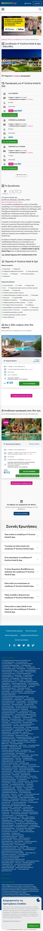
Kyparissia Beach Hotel (27, 756)
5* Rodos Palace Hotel (21, 703)
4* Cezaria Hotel (32, 716)
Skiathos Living (5, 743)
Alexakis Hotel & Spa (25, 774)
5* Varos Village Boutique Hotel (9, 817)
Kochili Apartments (17, 732)
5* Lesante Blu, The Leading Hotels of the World (26, 823)
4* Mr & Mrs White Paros (34, 766)
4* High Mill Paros (6, 704)
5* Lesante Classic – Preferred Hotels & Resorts (13, 835)
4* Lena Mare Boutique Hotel (19, 802)
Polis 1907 (21, 836)
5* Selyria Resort (5, 683)
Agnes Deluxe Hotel (6, 771)
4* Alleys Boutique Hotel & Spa (9, 869)
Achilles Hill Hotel (6, 720)
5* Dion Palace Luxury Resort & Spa (23, 676)
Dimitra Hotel (21, 848)
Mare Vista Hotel (6, 691)
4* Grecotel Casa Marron (22, 662)
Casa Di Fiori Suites (28, 820)
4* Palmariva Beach (6, 689)
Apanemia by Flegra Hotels (8, 707)
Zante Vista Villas (24, 846)
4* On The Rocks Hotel (18, 830)
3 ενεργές (16, 76)
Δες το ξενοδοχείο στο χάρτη (12, 202)
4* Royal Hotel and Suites (8, 758)
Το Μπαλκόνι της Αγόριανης (26, 733)
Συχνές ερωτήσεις (21, 640)
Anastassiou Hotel (16, 756)
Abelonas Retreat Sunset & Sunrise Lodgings (12, 851)
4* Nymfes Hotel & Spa (7, 699)
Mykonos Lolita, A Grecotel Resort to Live (11, 843)
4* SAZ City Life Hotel (32, 701)
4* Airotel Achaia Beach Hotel (24, 673)
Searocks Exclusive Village (21, 735)
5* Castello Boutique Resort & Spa (10, 792)
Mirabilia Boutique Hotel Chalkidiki (19, 740)
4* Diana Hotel (5, 722)
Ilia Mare (15, 769)
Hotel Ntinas (26, 732)
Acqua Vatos (18, 758)
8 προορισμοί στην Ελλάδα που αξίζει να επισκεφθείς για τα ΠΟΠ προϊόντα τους (20, 889)
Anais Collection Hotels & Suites (22, 773)
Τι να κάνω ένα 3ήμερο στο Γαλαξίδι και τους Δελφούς (14, 893)
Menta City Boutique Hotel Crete (9, 836)
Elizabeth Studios (18, 699)
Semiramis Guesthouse (18, 727)
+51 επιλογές (29, 454)
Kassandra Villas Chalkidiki (8, 867)
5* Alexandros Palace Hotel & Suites (10, 800)
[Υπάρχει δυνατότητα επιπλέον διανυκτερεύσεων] (24, 366)
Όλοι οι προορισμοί (6, 878)
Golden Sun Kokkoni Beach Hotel (26, 693)
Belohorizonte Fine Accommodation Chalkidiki (13, 853)
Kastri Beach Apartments (29, 862)
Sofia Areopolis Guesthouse (32, 861)
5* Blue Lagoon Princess (26, 678)
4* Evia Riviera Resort (7, 675)
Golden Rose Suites (6, 732)
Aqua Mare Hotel (18, 807)
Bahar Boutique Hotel (7, 870)
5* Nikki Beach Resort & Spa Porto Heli (11, 709)
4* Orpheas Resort (6, 833)
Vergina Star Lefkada (24, 763)
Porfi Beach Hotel (16, 833)
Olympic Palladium (30, 817)
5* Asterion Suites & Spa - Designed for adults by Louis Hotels (16, 805)
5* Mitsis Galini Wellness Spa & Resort (10, 665)
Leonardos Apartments (31, 720)
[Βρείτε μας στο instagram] (14, 645)
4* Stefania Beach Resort (7, 698)
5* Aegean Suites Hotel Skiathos (9, 838)
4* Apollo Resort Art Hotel (8, 737)
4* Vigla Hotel (21, 821)
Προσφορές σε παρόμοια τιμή (21, 483)
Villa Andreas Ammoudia (7, 761)
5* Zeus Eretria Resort (7, 672)
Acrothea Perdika (6, 740)
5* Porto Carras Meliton (34, 685)
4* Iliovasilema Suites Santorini (27, 724)
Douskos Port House (6, 717)
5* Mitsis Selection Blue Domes (17, 784)
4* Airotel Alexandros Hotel (8, 753)
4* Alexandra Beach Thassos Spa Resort (26, 738)
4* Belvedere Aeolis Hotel (15, 746)
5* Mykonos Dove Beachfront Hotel (19, 813)
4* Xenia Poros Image (18, 680)
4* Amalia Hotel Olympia (7, 706)
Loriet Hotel (4, 748)
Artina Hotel (5, 746)
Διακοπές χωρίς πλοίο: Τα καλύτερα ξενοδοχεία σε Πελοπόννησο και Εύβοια (19, 888)
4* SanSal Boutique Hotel (23, 781)
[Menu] (3, 9)
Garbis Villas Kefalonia (7, 724)
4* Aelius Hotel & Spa (7, 727)
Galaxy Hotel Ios (16, 764)
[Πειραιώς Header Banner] (21, 25)
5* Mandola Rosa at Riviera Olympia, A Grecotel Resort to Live (16, 660)
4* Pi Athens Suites (6, 766)
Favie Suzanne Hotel (29, 704)
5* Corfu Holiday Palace (33, 683)
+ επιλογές (30, 369)
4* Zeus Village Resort (23, 854)
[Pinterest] (28, 645)
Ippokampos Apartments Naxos (9, 821)
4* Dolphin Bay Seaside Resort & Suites (27, 681)
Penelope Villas (5, 812)
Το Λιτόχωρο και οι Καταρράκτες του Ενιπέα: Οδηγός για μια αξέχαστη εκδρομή (20, 891)
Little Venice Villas (27, 843)
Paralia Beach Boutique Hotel (22, 729)
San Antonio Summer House (29, 760)
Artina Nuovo (20, 789)
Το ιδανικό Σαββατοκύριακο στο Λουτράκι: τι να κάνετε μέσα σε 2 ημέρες (18, 886)
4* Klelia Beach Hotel (7, 680)
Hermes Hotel (5, 784)
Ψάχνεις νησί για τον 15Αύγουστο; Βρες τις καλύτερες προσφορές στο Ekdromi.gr (20, 896)
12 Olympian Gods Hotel (30, 691)
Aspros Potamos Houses (7, 841)
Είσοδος (28, 3)
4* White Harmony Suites (8, 815)
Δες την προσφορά (9, 115)
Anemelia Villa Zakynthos (31, 841)
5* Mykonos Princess (29, 789)
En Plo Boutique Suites (7, 810)
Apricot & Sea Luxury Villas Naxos (21, 839)
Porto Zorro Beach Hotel (18, 689)
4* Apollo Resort (34, 825)
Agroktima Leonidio (6, 725)
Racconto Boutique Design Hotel (9, 745)
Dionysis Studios (35, 729)
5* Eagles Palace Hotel (7, 820)
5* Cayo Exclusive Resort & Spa (9, 779)
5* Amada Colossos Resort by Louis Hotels (11, 849)
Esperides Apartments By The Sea (10, 768)
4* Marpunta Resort (21, 701)
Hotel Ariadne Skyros (7, 830)
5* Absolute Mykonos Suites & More (10, 733)
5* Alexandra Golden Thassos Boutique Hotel (25, 714)
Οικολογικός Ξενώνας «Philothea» (24, 737)
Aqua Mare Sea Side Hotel (29, 746)
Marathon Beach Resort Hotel (9, 742)
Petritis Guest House (6, 764)
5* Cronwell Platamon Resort (8, 668)
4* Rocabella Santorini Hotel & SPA (18, 799)
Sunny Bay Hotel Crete (25, 750)
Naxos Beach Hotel (6, 795)
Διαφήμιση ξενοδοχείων (29, 635)
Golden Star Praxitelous (17, 704)
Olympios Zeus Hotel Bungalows (27, 769)
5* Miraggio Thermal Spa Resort (19, 716)
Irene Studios (31, 686)
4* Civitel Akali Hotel (33, 802)
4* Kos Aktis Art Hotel (28, 795)
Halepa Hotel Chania (31, 821)
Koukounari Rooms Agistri (15, 748)
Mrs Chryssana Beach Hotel (22, 707)
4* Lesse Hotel (28, 689)
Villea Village (5, 808)
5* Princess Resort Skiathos (16, 743)
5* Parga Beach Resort (27, 758)
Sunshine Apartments (7, 730)
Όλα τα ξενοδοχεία (6, 874)
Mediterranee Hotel (24, 755)
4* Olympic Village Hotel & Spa (18, 683)
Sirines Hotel (33, 712)
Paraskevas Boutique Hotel (24, 791)
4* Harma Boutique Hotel (25, 792)
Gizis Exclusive (29, 784)
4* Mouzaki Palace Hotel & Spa (19, 685)
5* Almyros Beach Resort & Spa (32, 794)
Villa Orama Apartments (33, 771)
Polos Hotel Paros (29, 782)
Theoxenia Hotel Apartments (9, 688)
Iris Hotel (16, 724)
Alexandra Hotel (34, 755)
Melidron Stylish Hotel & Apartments (24, 867)
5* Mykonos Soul (5, 813)
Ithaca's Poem (33, 740)
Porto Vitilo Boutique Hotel (8, 701)
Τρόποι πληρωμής (11, 635)
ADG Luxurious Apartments (29, 719)
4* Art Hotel (21, 817)
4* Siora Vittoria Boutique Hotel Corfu (22, 725)
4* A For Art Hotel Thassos (8, 735)
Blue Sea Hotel (33, 707)
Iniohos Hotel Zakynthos (7, 823)
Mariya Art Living (6, 804)
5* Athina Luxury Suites (17, 782)
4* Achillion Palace (6, 782)
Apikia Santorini (18, 810)
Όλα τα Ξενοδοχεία (15, 39)
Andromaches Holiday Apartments (29, 812)
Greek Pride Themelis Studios (29, 764)
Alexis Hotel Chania (6, 802)
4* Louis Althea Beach (20, 844)
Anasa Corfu (14, 794)
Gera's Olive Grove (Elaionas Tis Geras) (26, 742)
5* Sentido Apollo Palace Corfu (9, 791)
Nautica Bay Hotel (21, 668)
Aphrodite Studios (20, 753)
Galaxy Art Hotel (23, 745)
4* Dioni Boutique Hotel (7, 714)
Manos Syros (36, 737)
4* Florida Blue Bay (14, 678)
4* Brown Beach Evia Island (23, 688)
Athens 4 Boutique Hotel (7, 773)
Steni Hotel (19, 760)
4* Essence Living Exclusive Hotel (10, 763)
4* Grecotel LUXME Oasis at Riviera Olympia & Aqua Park (15, 696)
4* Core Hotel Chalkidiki (33, 745)
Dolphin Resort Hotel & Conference (10, 846)
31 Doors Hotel (15, 774)
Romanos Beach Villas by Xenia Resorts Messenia (13, 861)
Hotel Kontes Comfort (7, 807)
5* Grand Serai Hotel (30, 667)
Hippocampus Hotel (16, 795)
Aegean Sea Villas (33, 813)
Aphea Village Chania (30, 853)
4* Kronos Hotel (28, 680)
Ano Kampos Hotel (6, 774)
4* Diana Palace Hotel (27, 717)
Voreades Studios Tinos (7, 864)
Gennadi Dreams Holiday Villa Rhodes (23, 864)
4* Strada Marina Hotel (14, 808)
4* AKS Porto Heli (17, 675)
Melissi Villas (5, 818)
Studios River (32, 751)
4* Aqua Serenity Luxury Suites (9, 848)
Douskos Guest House (27, 808)
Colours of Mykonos (15, 812)
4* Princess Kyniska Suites (8, 751)
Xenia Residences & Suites (22, 825)
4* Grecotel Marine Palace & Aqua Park (23, 663)
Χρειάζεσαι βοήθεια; (21, 513)
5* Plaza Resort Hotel (7, 786)
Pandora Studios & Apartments (9, 854)
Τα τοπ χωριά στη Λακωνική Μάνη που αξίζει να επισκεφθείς (16, 894)
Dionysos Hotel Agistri (28, 807)
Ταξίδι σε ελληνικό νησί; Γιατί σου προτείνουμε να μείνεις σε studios (18, 884)
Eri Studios (20, 794)
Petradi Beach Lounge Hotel (28, 818)
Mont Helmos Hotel (27, 722)
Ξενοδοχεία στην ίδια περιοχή (21, 396)
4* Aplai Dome (5, 799)
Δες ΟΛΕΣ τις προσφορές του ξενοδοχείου (27, 476)
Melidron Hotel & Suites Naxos (26, 768)
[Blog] (33, 645)
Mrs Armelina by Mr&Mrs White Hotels (25, 828)
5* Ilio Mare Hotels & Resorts (8, 673)
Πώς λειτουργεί (31, 631)
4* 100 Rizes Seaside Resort (18, 720)
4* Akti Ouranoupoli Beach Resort (10, 755)
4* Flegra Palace (30, 786)
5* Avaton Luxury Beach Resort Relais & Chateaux (13, 856)
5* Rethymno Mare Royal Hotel (26, 831)
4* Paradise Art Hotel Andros (8, 694)
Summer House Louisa (7, 776)
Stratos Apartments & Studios (9, 781)
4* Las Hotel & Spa (6, 756)
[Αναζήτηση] (40, 9)
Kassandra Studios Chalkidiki (24, 866)
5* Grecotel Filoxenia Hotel (8, 662)
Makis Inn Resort (5, 794)
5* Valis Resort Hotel (26, 665)
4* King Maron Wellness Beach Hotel (10, 750)
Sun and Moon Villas (20, 761)
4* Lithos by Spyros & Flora (21, 815)
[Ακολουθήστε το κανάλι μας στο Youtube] (19, 645)
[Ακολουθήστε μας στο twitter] (24, 645)
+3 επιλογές (29, 99)
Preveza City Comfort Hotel (19, 771)
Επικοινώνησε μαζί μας (14, 631)
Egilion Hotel (5, 719)
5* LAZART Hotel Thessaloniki (21, 776)
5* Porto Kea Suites (22, 779)
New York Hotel (34, 781)
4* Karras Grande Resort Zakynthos (10, 711)
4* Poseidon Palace (6, 667)
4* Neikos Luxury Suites (15, 722)
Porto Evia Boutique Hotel (8, 703)
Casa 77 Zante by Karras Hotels (23, 778)
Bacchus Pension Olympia (21, 751)
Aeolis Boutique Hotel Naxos (8, 712)
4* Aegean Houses (18, 820)
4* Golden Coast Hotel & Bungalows (27, 670)
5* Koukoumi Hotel (28, 787)
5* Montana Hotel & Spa (18, 667)
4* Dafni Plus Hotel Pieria (24, 838)
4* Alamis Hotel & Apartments (19, 766)
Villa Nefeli (19, 787)
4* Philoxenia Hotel (19, 698)
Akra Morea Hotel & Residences (9, 693)
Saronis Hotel (28, 730)
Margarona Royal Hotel (29, 699)
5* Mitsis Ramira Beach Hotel (8, 789)
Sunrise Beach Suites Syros (20, 826)
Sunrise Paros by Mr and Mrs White (10, 831)
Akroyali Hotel (24, 709)
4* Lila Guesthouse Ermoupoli (9, 866)
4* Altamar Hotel (30, 698)
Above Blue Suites (6, 716)
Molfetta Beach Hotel (28, 810)
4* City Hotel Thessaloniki (8, 729)
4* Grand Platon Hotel (28, 675)
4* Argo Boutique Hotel (19, 786)
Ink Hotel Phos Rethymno (29, 849)
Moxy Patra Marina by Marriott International (25, 706)
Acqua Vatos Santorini (18, 730)
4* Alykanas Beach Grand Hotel (19, 686)
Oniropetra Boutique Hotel (26, 711)
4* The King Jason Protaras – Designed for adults (13, 859)
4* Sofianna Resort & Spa (7, 844)
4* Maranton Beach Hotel (8, 676)
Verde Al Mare (32, 776)
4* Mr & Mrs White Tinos (17, 691)
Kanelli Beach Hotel (6, 685)
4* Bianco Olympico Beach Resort (10, 670)
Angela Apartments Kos (7, 826)
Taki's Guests (18, 862)
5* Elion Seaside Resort (23, 869)
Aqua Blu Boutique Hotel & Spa (18, 804)
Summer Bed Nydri (18, 841)
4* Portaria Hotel (17, 717)
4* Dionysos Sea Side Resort (8, 828)
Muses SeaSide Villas (32, 703)
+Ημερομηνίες (27, 459)
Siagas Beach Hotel (6, 686)
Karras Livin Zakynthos (7, 839)
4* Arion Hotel (5, 678)
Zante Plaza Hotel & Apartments (9, 681)
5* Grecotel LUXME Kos (7, 663)
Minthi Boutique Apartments (8, 738)
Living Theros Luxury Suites (26, 800)
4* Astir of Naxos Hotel (14, 818)
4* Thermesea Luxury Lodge (8, 787)
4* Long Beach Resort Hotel (33, 668)
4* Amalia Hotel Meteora (15, 719)
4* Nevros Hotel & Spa (7, 769)
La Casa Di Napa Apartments (8, 760)
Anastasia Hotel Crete (31, 848)
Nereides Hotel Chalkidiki (8, 862)
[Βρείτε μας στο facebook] (10, 645)
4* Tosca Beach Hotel (19, 672)
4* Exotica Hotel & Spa (30, 672)
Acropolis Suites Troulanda (8, 778)
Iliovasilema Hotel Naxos (34, 826)
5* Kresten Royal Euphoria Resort (27, 797)
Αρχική (4, 39)
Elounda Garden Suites (33, 799)
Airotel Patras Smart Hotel (32, 727)
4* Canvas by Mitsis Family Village (9, 797)
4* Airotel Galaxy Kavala (22, 712)
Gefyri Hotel (35, 778)
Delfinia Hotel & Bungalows (8, 825)
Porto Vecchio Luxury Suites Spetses (10, 857)
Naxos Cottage (28, 830)
